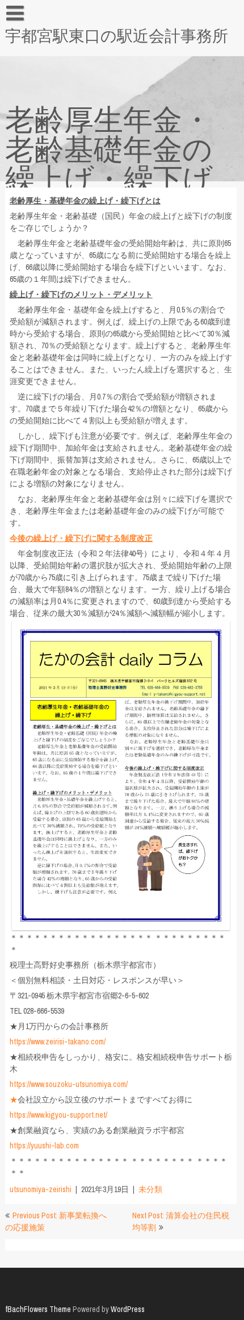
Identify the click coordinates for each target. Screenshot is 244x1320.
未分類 (150, 1189)
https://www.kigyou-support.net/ (58, 1115)
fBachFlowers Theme (38, 1309)
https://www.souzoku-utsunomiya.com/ (69, 1084)
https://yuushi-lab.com (44, 1145)
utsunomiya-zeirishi (40, 1189)
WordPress (128, 1309)
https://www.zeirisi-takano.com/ (58, 1041)
